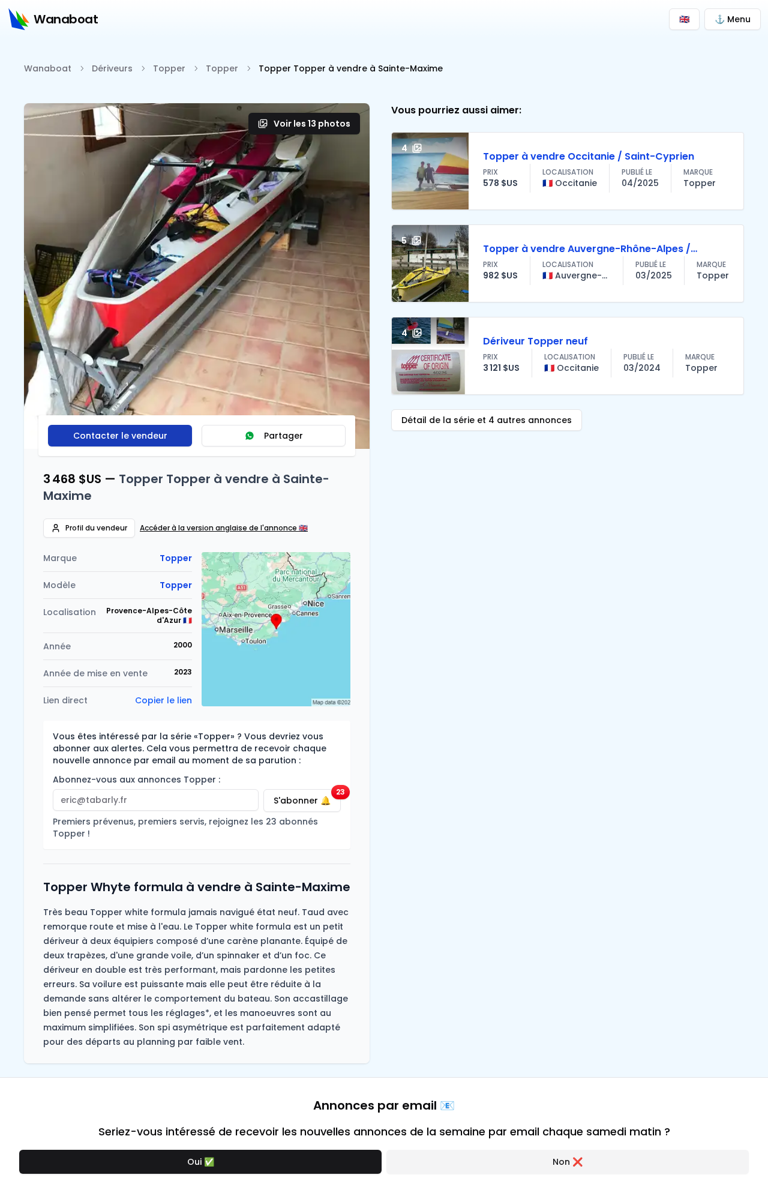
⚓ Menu (733, 19)
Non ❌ (568, 1162)
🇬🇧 (684, 19)
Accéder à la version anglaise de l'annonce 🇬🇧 (224, 528)
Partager (283, 436)
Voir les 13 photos (312, 124)
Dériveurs (112, 68)
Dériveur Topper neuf (535, 341)
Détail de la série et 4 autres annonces (486, 420)
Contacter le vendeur (120, 436)
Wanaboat (47, 68)
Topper (169, 68)
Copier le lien (163, 700)
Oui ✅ (200, 1162)
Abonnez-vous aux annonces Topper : (136, 780)
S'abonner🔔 (307, 798)
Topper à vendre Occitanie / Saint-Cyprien (588, 156)
